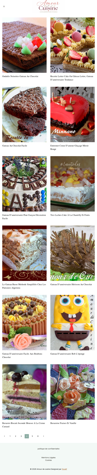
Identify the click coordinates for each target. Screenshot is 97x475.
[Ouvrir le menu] (4, 6)
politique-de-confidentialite (48, 449)
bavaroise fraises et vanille (63, 423)
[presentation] (24, 45)
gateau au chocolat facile (14, 145)
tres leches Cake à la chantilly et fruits (70, 214)
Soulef (64, 469)
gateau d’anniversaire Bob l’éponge (67, 353)
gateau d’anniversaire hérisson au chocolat (71, 284)
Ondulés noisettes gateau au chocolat (20, 76)
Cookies (48, 460)
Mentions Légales (48, 458)
